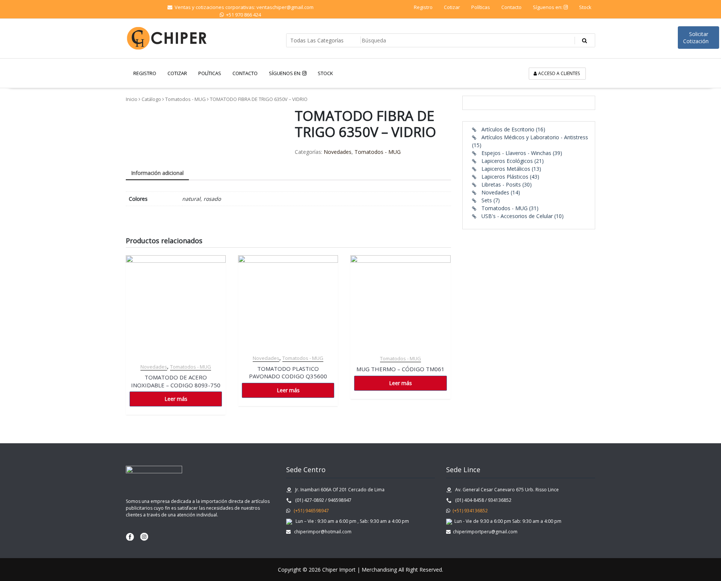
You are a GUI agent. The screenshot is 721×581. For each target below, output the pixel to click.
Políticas (480, 7)
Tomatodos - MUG (185, 99)
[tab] (157, 173)
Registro (423, 7)
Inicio (131, 99)
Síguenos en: (548, 7)
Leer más (175, 398)
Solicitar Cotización (696, 37)
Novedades (337, 151)
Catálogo (151, 99)
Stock (585, 7)
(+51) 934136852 (469, 510)
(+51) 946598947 (309, 510)
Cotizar (452, 7)
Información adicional (157, 172)
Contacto (511, 7)
